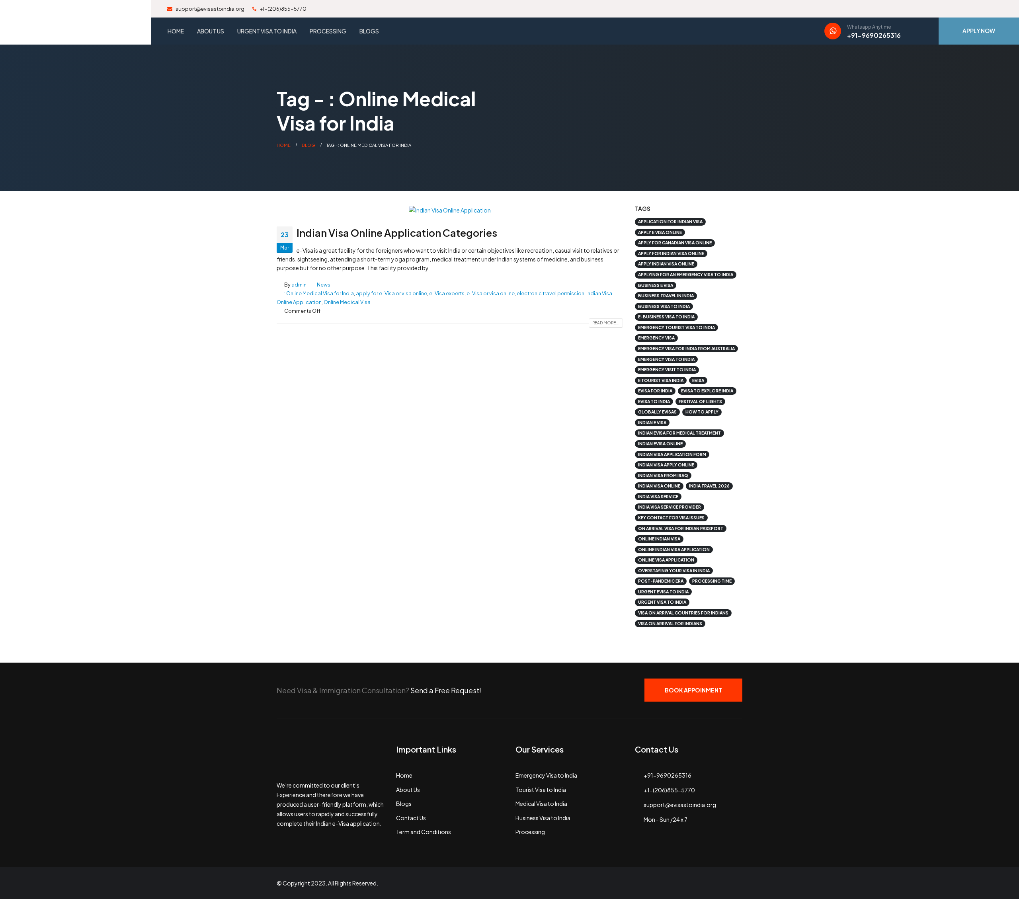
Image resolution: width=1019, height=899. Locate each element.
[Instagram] (983, 8)
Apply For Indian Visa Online (671, 253)
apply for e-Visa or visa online (391, 293)
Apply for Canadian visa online (675, 242)
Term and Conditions (423, 831)
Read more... (605, 322)
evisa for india (655, 390)
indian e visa (652, 422)
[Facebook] (943, 8)
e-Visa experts (447, 293)
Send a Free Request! (445, 690)
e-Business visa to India (666, 316)
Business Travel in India (666, 295)
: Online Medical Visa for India (319, 293)
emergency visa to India (666, 359)
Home (176, 31)
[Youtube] (970, 8)
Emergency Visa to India (546, 775)
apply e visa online (660, 232)
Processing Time (712, 580)
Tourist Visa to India (540, 789)
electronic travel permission (550, 293)
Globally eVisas (657, 411)
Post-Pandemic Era (660, 580)
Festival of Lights (700, 401)
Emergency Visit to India (667, 369)
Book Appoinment (693, 690)
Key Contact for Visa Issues (671, 517)
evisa (698, 380)
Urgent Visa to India (267, 31)
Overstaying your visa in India (674, 570)
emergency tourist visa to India (676, 327)
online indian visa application (674, 549)
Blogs (369, 31)
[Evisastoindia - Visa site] (75, 22)
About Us (210, 31)
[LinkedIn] (997, 8)
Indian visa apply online (666, 464)
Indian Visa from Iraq (663, 475)
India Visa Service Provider (669, 506)
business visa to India (664, 306)
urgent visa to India (662, 602)
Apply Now (978, 30)
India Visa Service (658, 496)
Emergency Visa (656, 337)
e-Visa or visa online (491, 293)
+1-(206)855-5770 (282, 9)
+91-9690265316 (667, 775)
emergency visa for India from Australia (686, 348)
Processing (328, 31)
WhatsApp (732, 883)
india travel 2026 (709, 485)
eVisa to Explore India (707, 390)
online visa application (666, 559)
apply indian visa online (666, 263)
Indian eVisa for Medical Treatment (679, 432)
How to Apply (701, 411)
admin (298, 284)
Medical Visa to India (541, 803)
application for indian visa (670, 221)
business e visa (655, 285)
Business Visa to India (542, 817)
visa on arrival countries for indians (683, 612)
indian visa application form (672, 454)
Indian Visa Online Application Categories (397, 232)
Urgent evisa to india (663, 591)
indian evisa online (660, 443)
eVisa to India (654, 401)
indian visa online (659, 485)
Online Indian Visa (659, 538)
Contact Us (411, 817)
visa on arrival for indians (670, 623)
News (323, 284)
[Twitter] (956, 8)
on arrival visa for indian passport (680, 528)
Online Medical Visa (347, 302)
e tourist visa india (660, 380)
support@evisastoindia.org (209, 9)
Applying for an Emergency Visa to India (685, 274)
